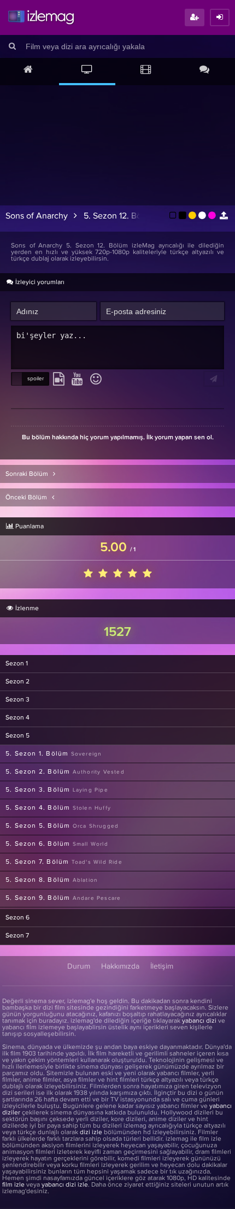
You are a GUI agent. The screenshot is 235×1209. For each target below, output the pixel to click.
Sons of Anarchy (36, 215)
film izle (13, 1185)
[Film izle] (146, 70)
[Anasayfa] (28, 70)
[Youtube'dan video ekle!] (77, 379)
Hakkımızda (120, 966)
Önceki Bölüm (27, 497)
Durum (78, 966)
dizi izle (91, 1132)
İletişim (161, 966)
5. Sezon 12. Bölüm (120, 215)
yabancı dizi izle (65, 1185)
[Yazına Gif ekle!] (58, 379)
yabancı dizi (199, 1021)
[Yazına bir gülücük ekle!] (95, 379)
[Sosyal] (205, 70)
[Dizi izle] (87, 70)
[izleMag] (41, 17)
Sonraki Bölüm (27, 474)
